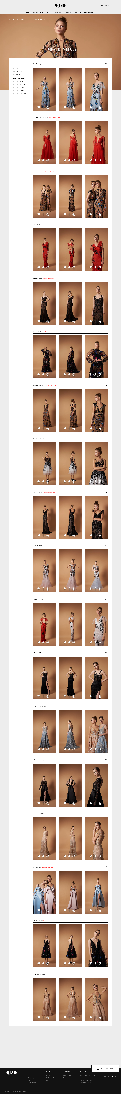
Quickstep (36, 438)
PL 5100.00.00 (40, 920)
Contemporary (38, 117)
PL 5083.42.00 (40, 64)
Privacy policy (67, 1075)
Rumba (35, 171)
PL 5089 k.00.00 (41, 331)
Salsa (35, 278)
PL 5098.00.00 (41, 813)
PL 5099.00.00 (38, 867)
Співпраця (48, 12)
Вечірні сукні (88, 12)
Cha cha (35, 813)
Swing (35, 64)
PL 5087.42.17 (39, 278)
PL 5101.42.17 (42, 974)
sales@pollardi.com (86, 1080)
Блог (29, 1080)
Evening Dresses (19, 78)
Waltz (35, 920)
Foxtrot (36, 385)
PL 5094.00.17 (41, 599)
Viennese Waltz (38, 546)
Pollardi (58, 12)
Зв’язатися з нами (85, 1082)
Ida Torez (78, 12)
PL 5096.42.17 (43, 706)
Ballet (35, 492)
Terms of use (66, 1078)
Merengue (36, 706)
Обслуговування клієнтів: (87, 1075)
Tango (35, 224)
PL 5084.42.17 (46, 117)
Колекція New (18, 81)
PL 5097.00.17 (41, 760)
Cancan (35, 760)
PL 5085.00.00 (40, 171)
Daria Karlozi (68, 12)
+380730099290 (84, 1078)
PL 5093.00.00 (47, 545)
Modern (35, 599)
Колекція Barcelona (20, 94)
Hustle (35, 331)
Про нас (30, 1075)
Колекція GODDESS (19, 87)
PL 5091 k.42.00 (43, 438)
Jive (34, 867)
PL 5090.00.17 (41, 385)
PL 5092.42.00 (40, 492)
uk (7, 5)
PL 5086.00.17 (40, 224)
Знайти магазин (37, 12)
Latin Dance (37, 653)
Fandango (36, 974)
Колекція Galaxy (18, 90)
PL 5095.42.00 (44, 653)
